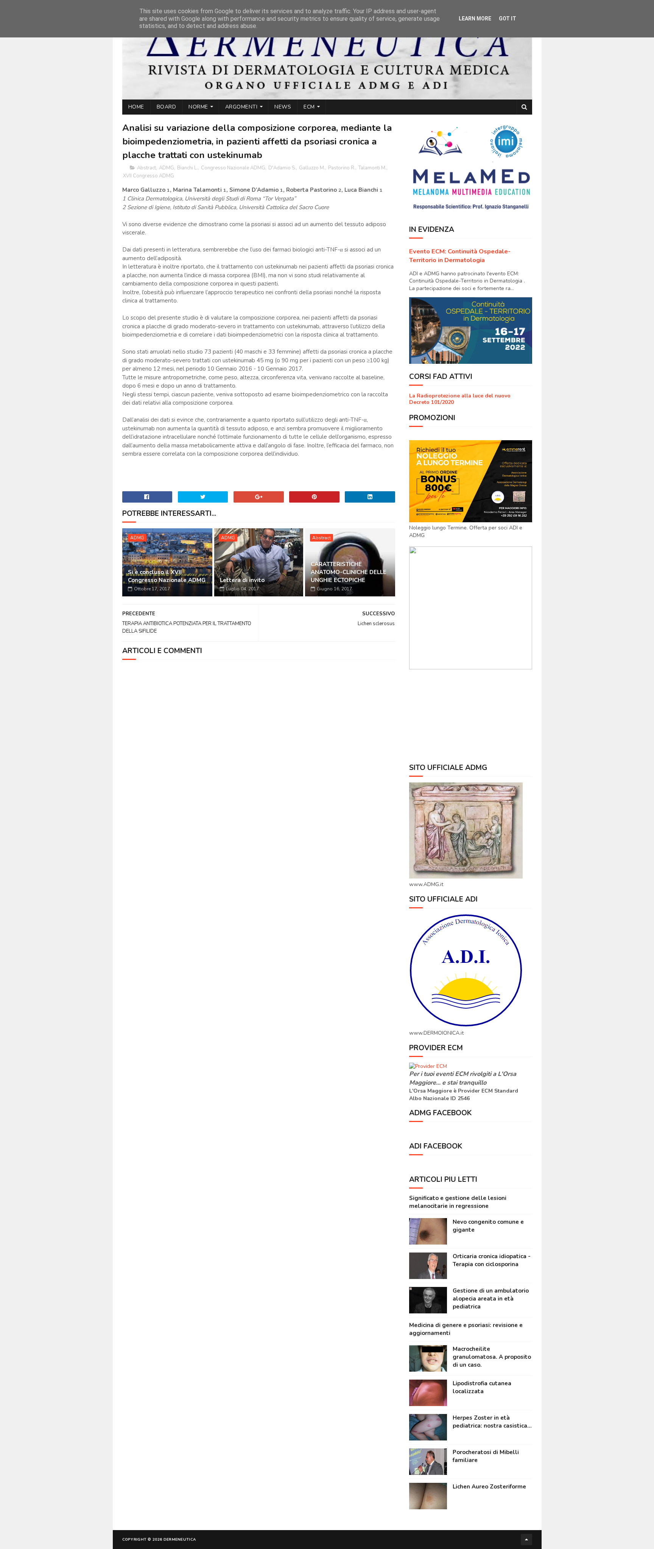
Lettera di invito (242, 580)
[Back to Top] (526, 1539)
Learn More (475, 19)
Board (166, 106)
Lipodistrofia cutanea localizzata (482, 1387)
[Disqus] (259, 760)
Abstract (146, 168)
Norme (198, 106)
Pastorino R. (341, 168)
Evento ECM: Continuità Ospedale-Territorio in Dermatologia (460, 255)
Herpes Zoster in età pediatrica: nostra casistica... (492, 1421)
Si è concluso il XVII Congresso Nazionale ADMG (167, 576)
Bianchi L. (187, 168)
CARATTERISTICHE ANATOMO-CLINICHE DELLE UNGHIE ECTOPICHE (348, 572)
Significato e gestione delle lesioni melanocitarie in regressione (457, 1202)
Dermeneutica (180, 1539)
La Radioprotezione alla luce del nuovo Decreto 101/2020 (460, 399)
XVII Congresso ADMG (148, 175)
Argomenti (241, 106)
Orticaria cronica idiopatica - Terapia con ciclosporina (492, 1260)
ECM (309, 106)
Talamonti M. (372, 168)
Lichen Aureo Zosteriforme (489, 1486)
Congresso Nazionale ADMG (233, 168)
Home (136, 106)
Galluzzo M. (312, 168)
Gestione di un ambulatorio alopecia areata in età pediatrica (491, 1298)
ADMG (166, 168)
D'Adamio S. (282, 168)
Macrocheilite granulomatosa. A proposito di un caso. (492, 1357)
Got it (507, 19)
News (282, 106)
